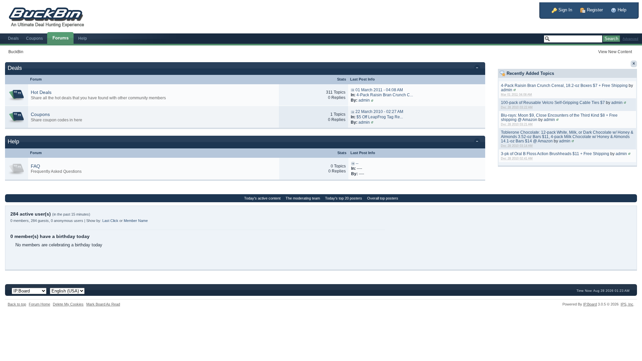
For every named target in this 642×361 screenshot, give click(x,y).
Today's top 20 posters (343, 198)
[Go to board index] (50, 16)
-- (357, 163)
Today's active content (262, 198)
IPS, (627, 304)
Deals (13, 38)
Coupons (34, 38)
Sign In (564, 9)
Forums (60, 37)
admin (506, 90)
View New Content (615, 51)
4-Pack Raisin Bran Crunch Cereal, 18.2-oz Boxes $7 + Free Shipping (564, 85)
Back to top (17, 304)
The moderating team (303, 198)
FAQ (35, 166)
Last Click (110, 221)
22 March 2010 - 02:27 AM (379, 111)
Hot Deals (41, 92)
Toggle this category (478, 68)
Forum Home (39, 304)
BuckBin (15, 51)
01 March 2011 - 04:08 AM (379, 90)
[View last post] (352, 90)
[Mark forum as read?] (16, 94)
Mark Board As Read (103, 304)
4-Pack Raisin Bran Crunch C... (384, 95)
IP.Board (590, 304)
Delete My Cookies (68, 304)
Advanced (630, 38)
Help (621, 9)
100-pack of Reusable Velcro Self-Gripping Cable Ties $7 (553, 102)
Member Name (136, 221)
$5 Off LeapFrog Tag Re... (379, 117)
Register (594, 9)
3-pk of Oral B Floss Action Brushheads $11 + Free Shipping (555, 153)
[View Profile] (514, 90)
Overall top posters (382, 198)
